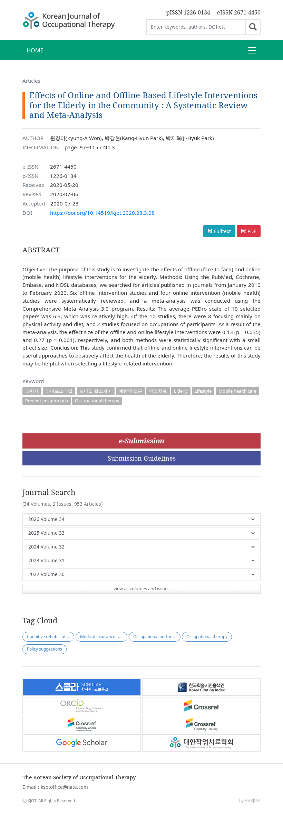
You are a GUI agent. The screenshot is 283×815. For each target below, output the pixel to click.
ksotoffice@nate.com (64, 787)
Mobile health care (237, 391)
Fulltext (222, 231)
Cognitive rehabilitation (49, 637)
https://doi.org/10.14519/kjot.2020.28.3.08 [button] (102, 212)
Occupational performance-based (156, 637)
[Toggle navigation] (252, 50)
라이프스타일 (59, 391)
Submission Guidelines (142, 458)
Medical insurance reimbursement (103, 637)
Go (253, 27)
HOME (35, 50)
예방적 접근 (130, 391)
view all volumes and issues (141, 588)
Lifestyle (203, 391)
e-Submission (141, 440)
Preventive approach (46, 401)
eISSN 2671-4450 (239, 12)
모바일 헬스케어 (95, 391)
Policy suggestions (44, 649)
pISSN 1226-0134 (188, 12)
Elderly (181, 391)
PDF (251, 231)
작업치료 (158, 391)
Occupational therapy (97, 401)
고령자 (32, 391)
